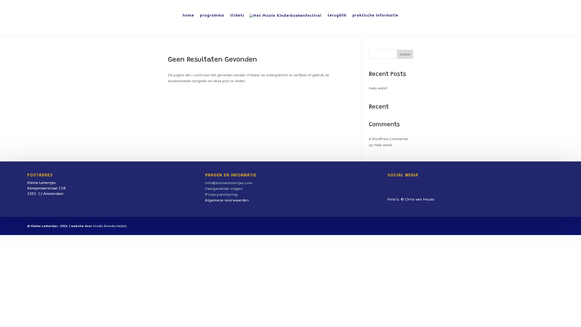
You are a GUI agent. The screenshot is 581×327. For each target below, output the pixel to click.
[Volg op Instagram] (399, 183)
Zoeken (405, 54)
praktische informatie (375, 15)
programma (212, 15)
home (188, 15)
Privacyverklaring (221, 194)
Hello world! (378, 88)
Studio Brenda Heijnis (110, 226)
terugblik (337, 15)
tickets (237, 15)
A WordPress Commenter (388, 139)
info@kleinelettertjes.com (229, 183)
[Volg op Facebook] (390, 183)
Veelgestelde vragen (224, 188)
